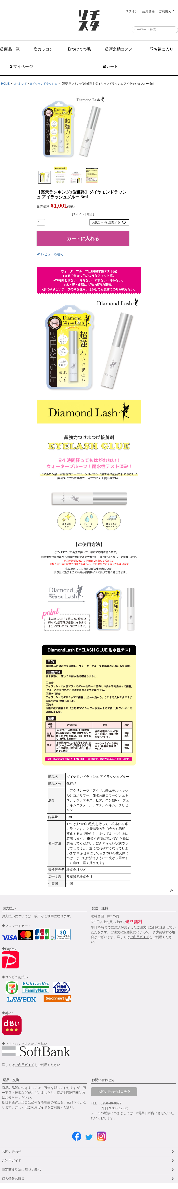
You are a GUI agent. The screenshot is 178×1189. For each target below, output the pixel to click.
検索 (174, 30)
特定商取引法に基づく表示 (21, 1169)
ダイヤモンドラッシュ (43, 83)
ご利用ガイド (168, 11)
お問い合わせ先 (103, 1080)
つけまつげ (19, 83)
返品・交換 (11, 1080)
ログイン (131, 11)
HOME (5, 83)
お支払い (9, 908)
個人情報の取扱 (13, 1178)
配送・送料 (100, 908)
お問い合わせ (11, 1151)
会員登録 (148, 11)
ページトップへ (171, 891)
